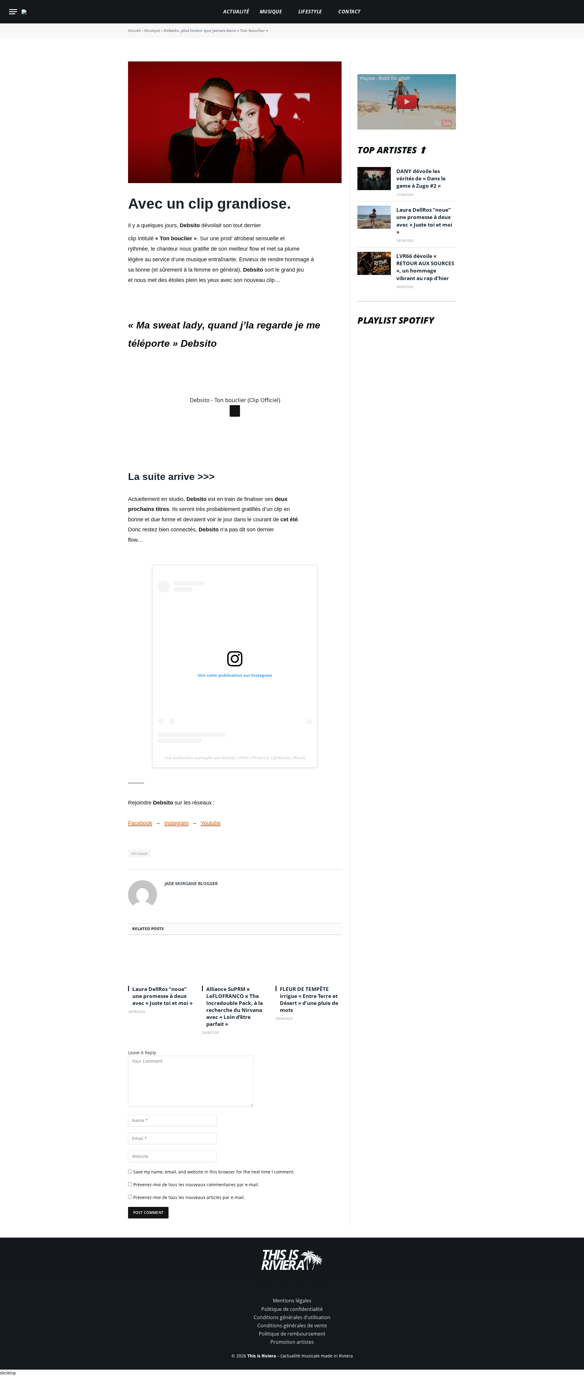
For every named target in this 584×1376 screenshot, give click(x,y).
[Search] (572, 12)
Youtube (211, 823)
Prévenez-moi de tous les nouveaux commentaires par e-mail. (196, 1184)
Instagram (176, 823)
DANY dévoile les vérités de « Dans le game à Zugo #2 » (421, 178)
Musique (271, 11)
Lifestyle (310, 11)
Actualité (236, 11)
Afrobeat (139, 853)
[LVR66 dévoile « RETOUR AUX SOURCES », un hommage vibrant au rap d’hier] (374, 263)
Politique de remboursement (292, 1333)
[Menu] (13, 12)
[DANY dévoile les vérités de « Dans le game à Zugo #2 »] (374, 178)
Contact (349, 11)
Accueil (134, 30)
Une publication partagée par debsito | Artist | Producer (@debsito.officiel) (235, 757)
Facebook (140, 823)
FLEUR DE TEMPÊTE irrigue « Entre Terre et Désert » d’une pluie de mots (309, 999)
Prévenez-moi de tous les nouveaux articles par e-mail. (189, 1197)
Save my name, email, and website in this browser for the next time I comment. (213, 1172)
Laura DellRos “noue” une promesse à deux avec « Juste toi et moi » (162, 995)
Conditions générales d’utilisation (292, 1317)
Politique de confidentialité (292, 1309)
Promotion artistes (292, 1342)
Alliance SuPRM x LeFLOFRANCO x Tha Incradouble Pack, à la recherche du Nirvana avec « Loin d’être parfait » (234, 1006)
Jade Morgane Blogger (191, 883)
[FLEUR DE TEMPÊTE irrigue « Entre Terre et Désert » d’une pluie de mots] (309, 962)
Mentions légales (292, 1300)
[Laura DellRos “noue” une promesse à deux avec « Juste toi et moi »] (161, 962)
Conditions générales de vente (292, 1325)
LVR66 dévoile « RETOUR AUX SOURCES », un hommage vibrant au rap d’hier (425, 267)
